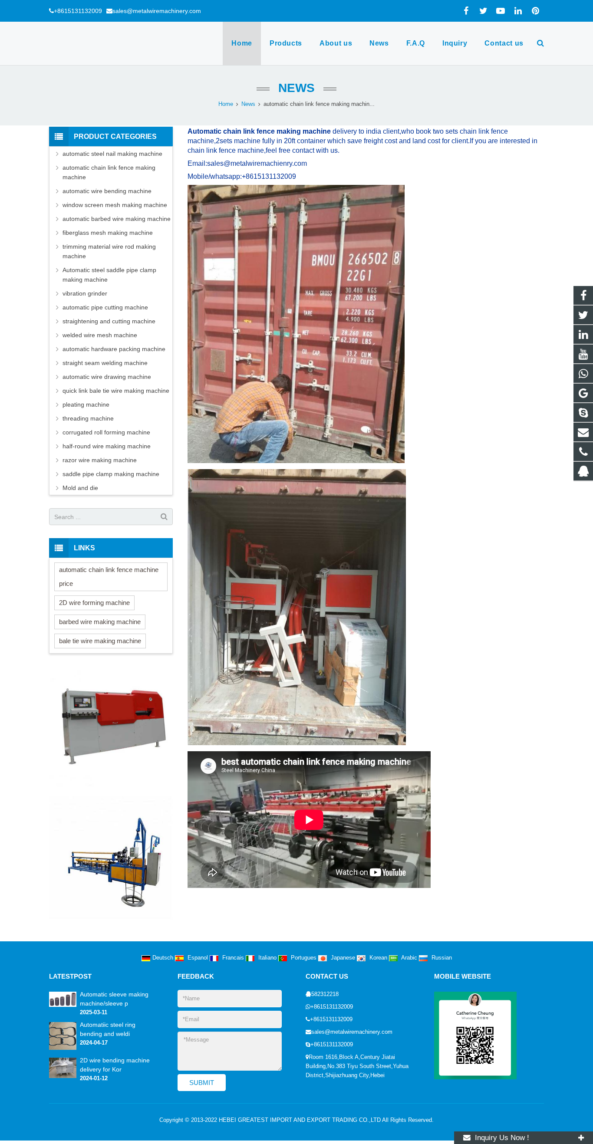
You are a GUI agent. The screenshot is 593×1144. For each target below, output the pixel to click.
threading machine (88, 418)
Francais (233, 958)
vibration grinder (85, 293)
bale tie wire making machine (100, 640)
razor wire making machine (100, 460)
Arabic (409, 958)
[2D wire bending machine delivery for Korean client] (62, 1076)
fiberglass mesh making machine (108, 232)
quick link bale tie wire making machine (116, 390)
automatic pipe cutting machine (105, 307)
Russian (441, 958)
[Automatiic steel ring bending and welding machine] (62, 1048)
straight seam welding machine (105, 362)
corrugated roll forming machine (106, 432)
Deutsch (163, 958)
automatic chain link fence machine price (108, 576)
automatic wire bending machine (107, 190)
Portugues (303, 958)
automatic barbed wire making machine (117, 218)
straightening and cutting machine (109, 321)
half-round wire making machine (107, 446)
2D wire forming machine (94, 602)
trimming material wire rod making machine (109, 251)
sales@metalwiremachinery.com (156, 10)
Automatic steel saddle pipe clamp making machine (109, 274)
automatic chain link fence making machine (109, 172)
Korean (378, 958)
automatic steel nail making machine (112, 153)
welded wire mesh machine (100, 335)
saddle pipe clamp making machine (111, 473)
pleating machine (86, 404)
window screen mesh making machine (115, 204)
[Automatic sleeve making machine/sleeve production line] (62, 1005)
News (296, 88)
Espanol (198, 958)
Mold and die (80, 487)
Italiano (267, 958)
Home (225, 104)
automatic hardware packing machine (114, 348)
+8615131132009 (78, 10)
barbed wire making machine (100, 621)
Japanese (343, 958)
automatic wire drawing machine (107, 376)
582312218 (325, 994)
